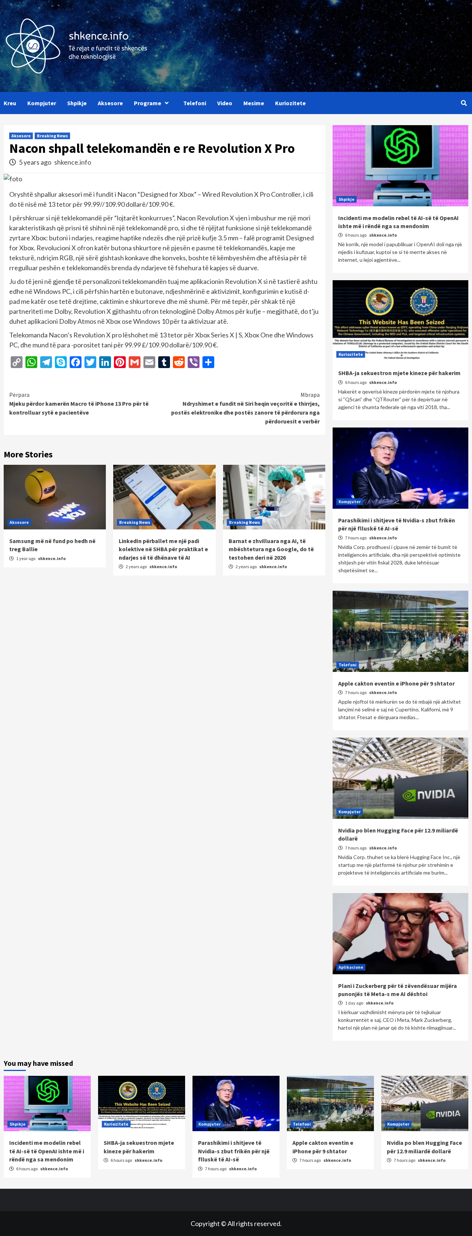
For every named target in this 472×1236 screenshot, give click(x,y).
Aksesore (110, 103)
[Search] (463, 103)
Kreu (10, 103)
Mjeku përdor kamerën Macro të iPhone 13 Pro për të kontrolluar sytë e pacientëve (79, 403)
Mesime (253, 103)
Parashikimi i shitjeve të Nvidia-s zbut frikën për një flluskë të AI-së (234, 1151)
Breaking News (52, 135)
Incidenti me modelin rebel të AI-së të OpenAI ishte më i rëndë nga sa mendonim (46, 1151)
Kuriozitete (290, 103)
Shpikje (77, 103)
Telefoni (194, 103)
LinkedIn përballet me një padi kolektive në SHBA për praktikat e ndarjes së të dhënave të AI (163, 549)
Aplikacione (351, 967)
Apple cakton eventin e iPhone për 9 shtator (396, 683)
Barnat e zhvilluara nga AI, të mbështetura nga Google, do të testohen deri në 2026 (271, 549)
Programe (147, 103)
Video (224, 103)
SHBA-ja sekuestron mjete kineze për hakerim (399, 373)
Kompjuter (41, 103)
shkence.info (72, 162)
